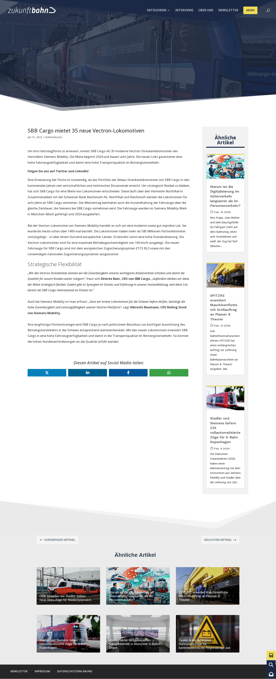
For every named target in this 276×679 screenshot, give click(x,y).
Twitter (62, 171)
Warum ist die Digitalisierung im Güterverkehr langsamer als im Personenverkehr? (225, 196)
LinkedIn (81, 171)
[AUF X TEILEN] (47, 372)
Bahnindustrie (53, 137)
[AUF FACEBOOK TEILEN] (128, 372)
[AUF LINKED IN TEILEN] (87, 372)
